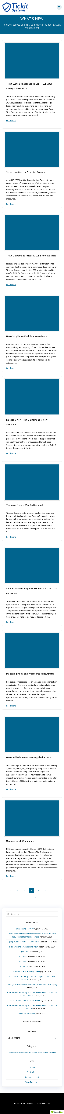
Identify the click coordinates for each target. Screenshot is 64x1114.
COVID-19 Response (26, 1013)
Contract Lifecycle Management (26, 971)
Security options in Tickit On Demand (25, 172)
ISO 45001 (23, 956)
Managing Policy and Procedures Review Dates (30, 673)
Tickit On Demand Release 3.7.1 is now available (31, 255)
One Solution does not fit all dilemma (26, 1000)
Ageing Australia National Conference (23, 941)
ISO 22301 (23, 961)
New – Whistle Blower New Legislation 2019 (28, 757)
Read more (11, 120)
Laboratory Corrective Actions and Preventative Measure (32, 1052)
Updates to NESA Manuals (19, 841)
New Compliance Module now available (26, 336)
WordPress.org (32, 1082)
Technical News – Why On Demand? (24, 505)
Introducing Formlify (24, 929)
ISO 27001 (23, 966)
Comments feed (32, 1077)
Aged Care (24, 951)
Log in (32, 1067)
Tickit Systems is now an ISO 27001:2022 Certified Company (32, 984)
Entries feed (32, 1072)
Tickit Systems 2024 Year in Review (23, 947)
